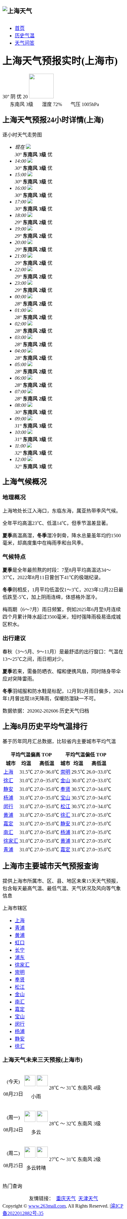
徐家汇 (10, 841)
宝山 (65, 797)
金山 (65, 780)
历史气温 (25, 35)
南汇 (8, 832)
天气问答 (25, 43)
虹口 (20, 942)
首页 (20, 28)
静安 (8, 789)
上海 (8, 772)
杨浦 (8, 797)
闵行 (8, 806)
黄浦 (8, 815)
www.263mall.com (47, 1206)
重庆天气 (66, 1198)
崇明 (65, 772)
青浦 (8, 849)
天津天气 (88, 1198)
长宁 (20, 950)
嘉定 (8, 823)
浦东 (20, 957)
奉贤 (65, 789)
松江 (65, 806)
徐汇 (8, 780)
